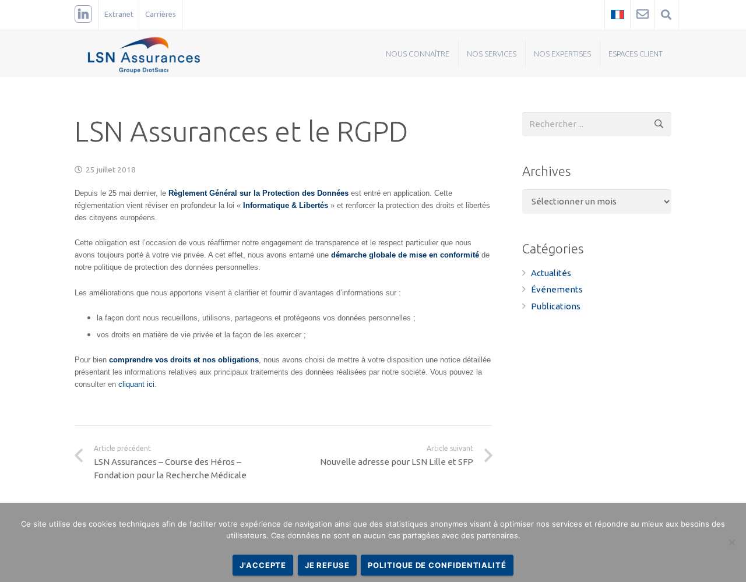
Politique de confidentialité (437, 565)
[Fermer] (697, 14)
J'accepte (263, 565)
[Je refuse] (731, 542)
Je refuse (327, 565)
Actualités (551, 273)
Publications (555, 306)
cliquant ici (136, 384)
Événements (557, 289)
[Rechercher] (659, 124)
